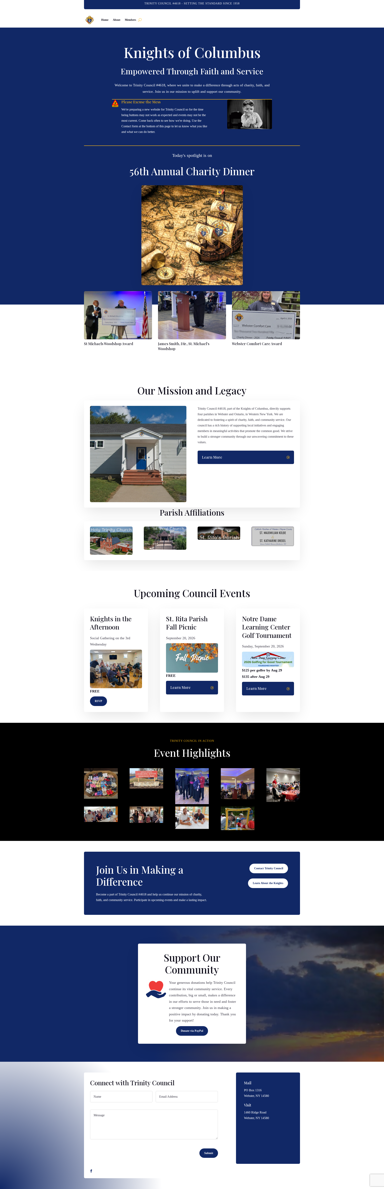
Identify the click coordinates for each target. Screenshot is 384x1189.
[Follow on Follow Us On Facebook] (91, 1171)
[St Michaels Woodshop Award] (118, 338)
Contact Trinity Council (268, 868)
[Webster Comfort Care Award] (266, 338)
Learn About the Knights (268, 883)
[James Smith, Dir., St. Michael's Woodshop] (192, 338)
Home (104, 19)
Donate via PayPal (192, 1030)
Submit (208, 1153)
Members (130, 19)
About (116, 19)
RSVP (98, 701)
